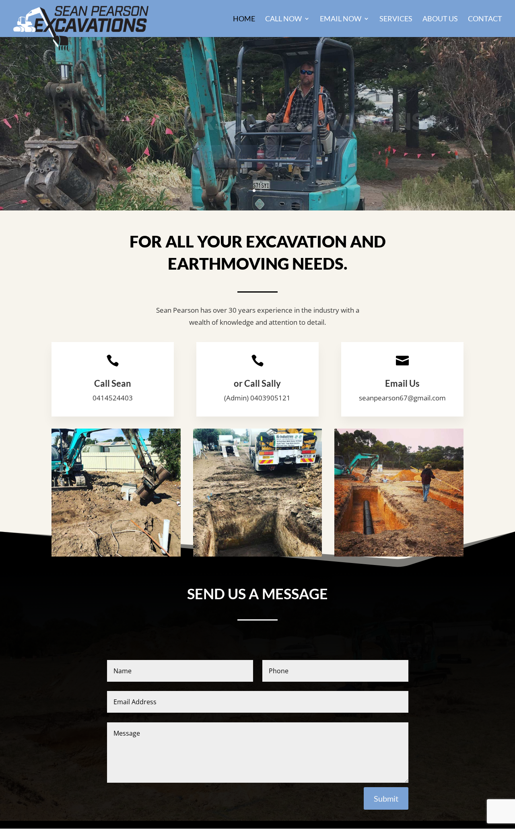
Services (395, 19)
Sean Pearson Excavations (257, 106)
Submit (386, 798)
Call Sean (112, 383)
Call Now (283, 19)
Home (244, 19)
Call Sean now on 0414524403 (257, 141)
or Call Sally (257, 383)
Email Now (340, 19)
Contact (485, 19)
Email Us (402, 383)
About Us (440, 19)
